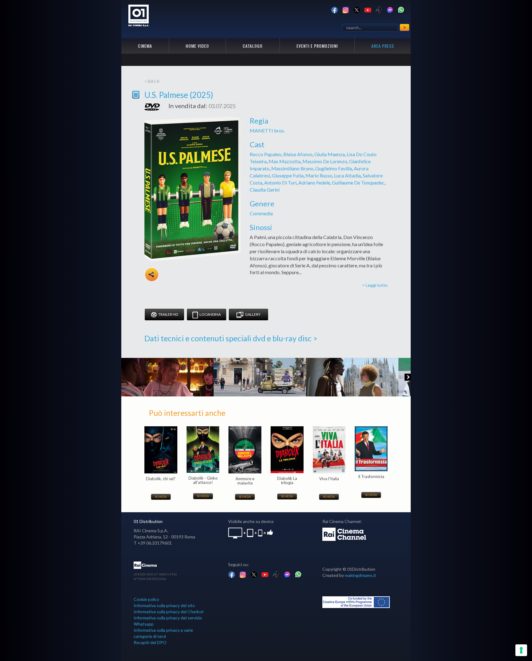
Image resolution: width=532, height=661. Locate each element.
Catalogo (253, 46)
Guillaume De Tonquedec (358, 182)
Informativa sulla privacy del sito (164, 605)
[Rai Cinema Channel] (344, 533)
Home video (197, 46)
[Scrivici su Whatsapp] (401, 9)
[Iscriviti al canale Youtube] (368, 9)
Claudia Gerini (265, 190)
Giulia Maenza (329, 154)
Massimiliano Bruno (292, 168)
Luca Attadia (347, 175)
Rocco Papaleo (265, 154)
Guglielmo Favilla (333, 168)
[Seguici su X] (357, 9)
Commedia (261, 213)
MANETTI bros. (267, 130)
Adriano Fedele (314, 182)
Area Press (382, 46)
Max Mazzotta (284, 161)
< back (152, 81)
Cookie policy (146, 599)
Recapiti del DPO (150, 642)
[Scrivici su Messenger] (390, 9)
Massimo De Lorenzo (324, 161)
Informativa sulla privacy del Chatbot (169, 611)
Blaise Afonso (297, 154)
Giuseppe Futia (288, 175)
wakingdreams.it (360, 575)
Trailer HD (168, 314)
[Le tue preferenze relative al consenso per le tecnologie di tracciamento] (521, 650)
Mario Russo (318, 175)
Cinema (145, 46)
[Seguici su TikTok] (379, 9)
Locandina (210, 314)
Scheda (161, 496)
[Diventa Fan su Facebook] (334, 9)
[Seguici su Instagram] (345, 9)
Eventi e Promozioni (317, 46)
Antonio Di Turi (280, 182)
